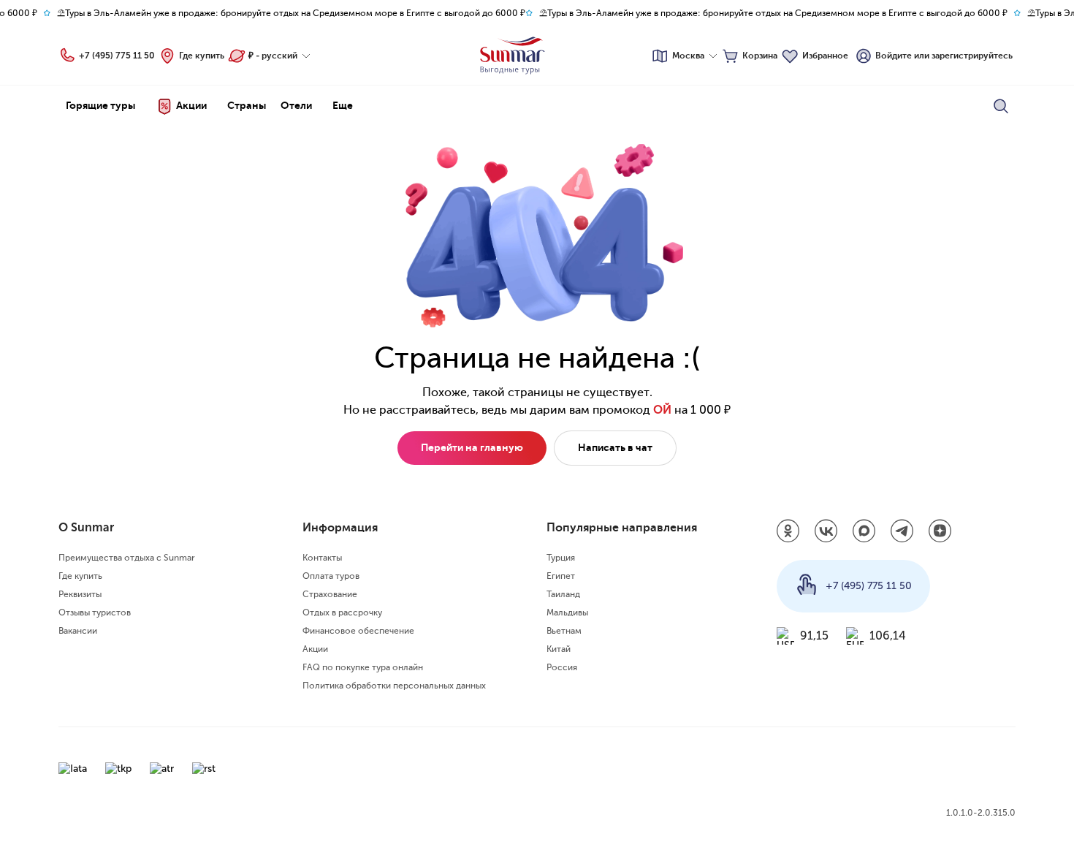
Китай (558, 649)
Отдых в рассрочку (342, 612)
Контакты (322, 558)
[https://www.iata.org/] (72, 768)
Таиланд (563, 594)
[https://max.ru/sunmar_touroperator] (864, 532)
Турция (560, 558)
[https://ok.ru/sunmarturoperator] (788, 532)
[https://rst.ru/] (204, 768)
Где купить (201, 55)
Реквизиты (80, 594)
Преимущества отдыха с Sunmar (126, 558)
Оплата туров (330, 576)
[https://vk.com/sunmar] (826, 532)
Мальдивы (567, 612)
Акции (315, 649)
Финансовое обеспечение (358, 631)
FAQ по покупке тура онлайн (362, 667)
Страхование (329, 594)
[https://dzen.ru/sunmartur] (940, 532)
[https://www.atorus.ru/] (162, 768)
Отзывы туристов (94, 612)
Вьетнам (564, 631)
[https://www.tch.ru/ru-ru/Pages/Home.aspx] (118, 768)
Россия (561, 667)
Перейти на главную (472, 447)
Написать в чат (615, 447)
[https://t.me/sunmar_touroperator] (902, 532)
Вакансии (77, 631)
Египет (560, 576)
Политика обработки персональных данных (394, 685)
